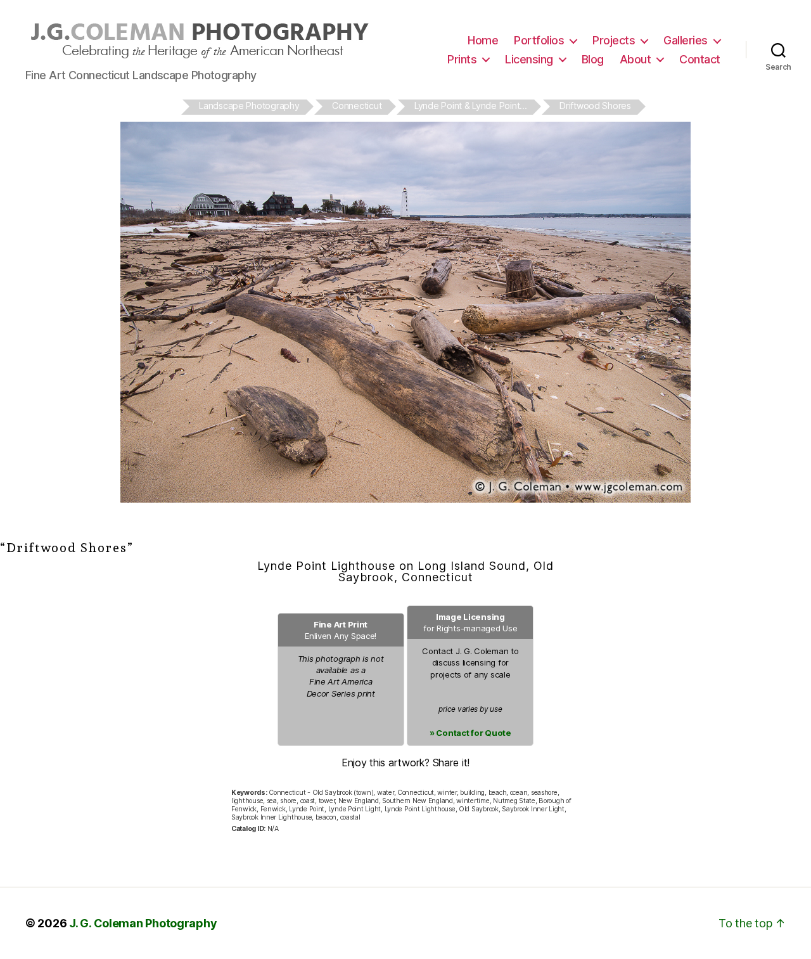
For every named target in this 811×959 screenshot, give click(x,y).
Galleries (685, 40)
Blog (593, 59)
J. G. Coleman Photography (143, 923)
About (635, 59)
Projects (613, 40)
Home (483, 40)
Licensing (529, 59)
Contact (699, 59)
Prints (461, 59)
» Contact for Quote (470, 733)
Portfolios (539, 40)
